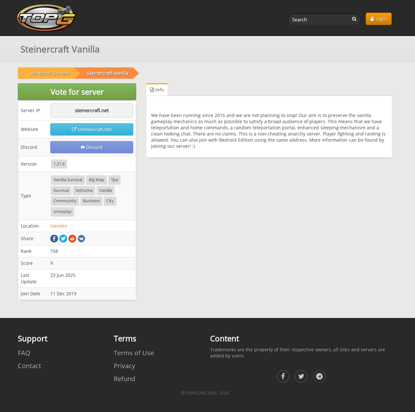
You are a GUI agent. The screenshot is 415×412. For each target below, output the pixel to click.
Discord (93, 147)
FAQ (24, 352)
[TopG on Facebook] (283, 376)
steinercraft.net (92, 110)
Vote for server (77, 91)
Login (380, 19)
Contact (29, 365)
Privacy (124, 365)
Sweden (58, 226)
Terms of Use (134, 352)
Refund (124, 378)
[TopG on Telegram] (319, 376)
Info (159, 90)
